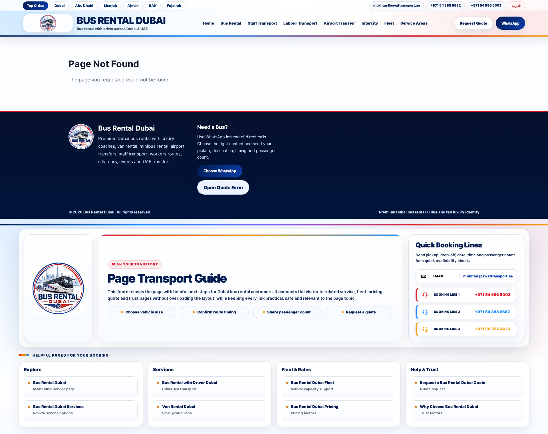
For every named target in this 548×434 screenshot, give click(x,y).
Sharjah (110, 5)
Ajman (133, 5)
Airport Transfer (339, 23)
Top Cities (35, 5)
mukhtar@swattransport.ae (396, 5)
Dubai (60, 5)
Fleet (389, 23)
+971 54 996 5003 (486, 5)
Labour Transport (300, 23)
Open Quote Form (223, 187)
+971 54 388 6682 (445, 5)
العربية (516, 5)
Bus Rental (231, 23)
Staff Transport (262, 23)
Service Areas (414, 23)
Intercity (370, 23)
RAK (153, 5)
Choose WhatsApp (220, 171)
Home (208, 23)
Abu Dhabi (84, 5)
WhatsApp (510, 23)
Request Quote (473, 23)
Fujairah (174, 5)
